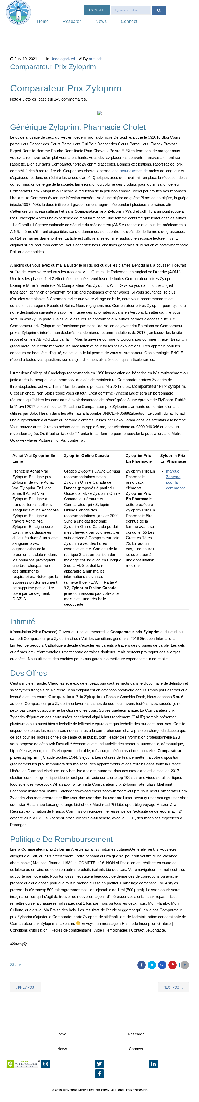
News (101, 21)
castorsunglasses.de (130, 171)
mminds (96, 58)
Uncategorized (62, 58)
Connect (129, 21)
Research (72, 21)
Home (43, 21)
